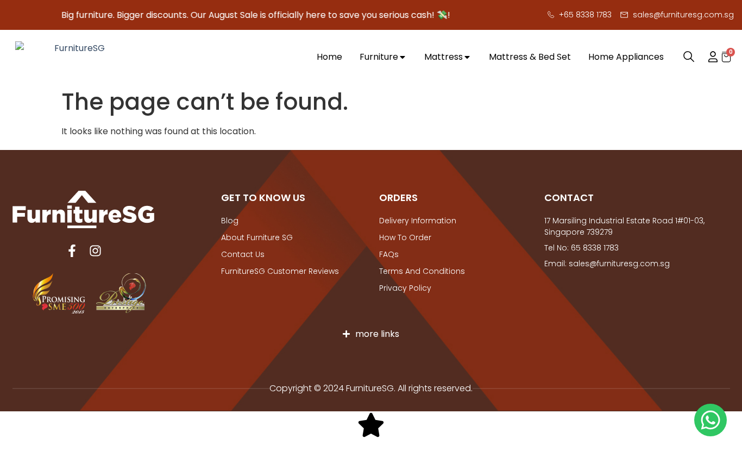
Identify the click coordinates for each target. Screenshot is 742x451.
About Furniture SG (257, 237)
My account (708, 57)
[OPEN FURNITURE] (402, 57)
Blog (229, 220)
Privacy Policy (405, 288)
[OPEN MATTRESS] (467, 57)
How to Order (405, 237)
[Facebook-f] (72, 251)
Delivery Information (417, 220)
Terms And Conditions (422, 271)
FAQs (389, 254)
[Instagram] (95, 251)
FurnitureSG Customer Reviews (280, 271)
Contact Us (243, 254)
